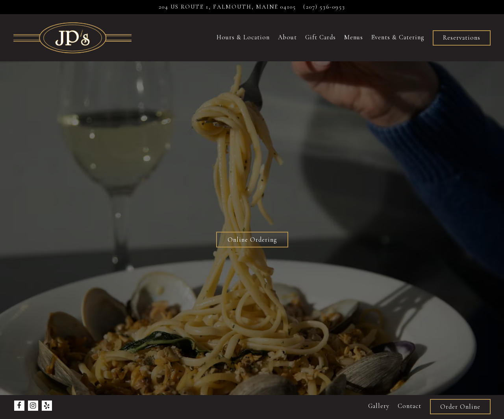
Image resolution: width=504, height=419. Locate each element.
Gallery (378, 406)
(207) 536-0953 (324, 7)
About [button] (287, 37)
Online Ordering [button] (252, 239)
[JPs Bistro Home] (72, 37)
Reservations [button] (461, 38)
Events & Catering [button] (397, 37)
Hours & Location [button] (243, 37)
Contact (409, 406)
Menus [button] (353, 37)
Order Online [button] (460, 407)
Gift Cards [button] (320, 37)
